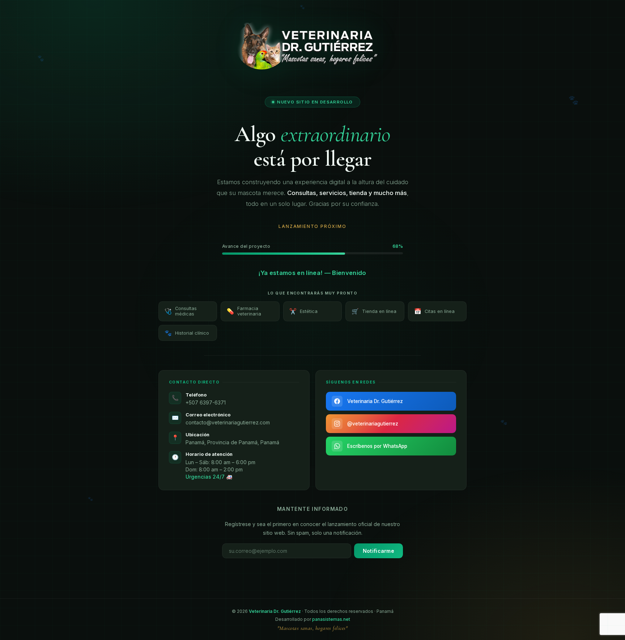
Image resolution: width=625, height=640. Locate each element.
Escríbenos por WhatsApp (377, 446)
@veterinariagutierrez (372, 424)
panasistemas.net (331, 619)
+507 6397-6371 (206, 402)
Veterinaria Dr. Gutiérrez (375, 401)
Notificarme (378, 551)
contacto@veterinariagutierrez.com (228, 422)
